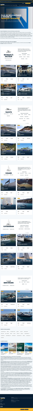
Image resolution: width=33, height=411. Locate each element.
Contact (26, 5)
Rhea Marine (22, 58)
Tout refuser (26, 409)
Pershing (29, 114)
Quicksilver (28, 56)
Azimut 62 (24, 335)
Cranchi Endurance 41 (26, 333)
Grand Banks (20, 56)
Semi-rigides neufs (12, 285)
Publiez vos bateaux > (28, 3)
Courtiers (24, 5)
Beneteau (20, 54)
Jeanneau (24, 56)
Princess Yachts (21, 118)
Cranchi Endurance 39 (8, 335)
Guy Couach (25, 114)
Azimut (22, 114)
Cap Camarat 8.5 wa (19, 335)
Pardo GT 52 (18, 333)
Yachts (9, 5)
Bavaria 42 (22, 333)
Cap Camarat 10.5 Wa (12, 331)
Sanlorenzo (27, 118)
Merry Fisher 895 (26, 331)
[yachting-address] (2, 5)
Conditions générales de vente (13, 400)
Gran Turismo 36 (14, 335)
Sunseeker (24, 120)
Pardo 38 (11, 333)
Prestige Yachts (26, 116)
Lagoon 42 (17, 331)
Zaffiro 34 (8, 331)
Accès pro (23, 3)
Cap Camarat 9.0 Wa (3, 331)
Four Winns (28, 54)
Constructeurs (20, 5)
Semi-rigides (16, 5)
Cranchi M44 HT (3, 335)
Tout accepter (22, 409)
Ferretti (19, 114)
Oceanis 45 (21, 331)
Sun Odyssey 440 (28, 335)
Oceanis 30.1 (2, 337)
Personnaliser (30, 409)
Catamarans (14, 5)
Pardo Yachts (21, 116)
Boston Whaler (24, 54)
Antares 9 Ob (2, 333)
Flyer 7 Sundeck (7, 333)
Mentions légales (17, 400)
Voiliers (11, 5)
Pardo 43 (14, 333)
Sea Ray (26, 58)
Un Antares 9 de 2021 (10, 367)
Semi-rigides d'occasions (6, 285)
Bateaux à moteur (6, 5)
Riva (24, 118)
